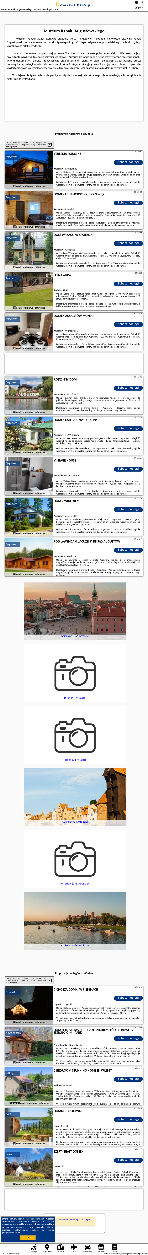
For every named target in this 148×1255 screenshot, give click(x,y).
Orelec (9, 1154)
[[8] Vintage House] (29, 476)
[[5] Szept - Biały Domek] (29, 1167)
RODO (18, 1233)
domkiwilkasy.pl (74, 5)
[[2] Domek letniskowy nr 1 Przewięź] (29, 210)
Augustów (11, 156)
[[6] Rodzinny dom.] (29, 395)
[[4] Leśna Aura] (29, 291)
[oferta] (14, 186)
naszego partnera (119, 185)
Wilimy (9, 1073)
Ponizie (9, 278)
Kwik (8, 1114)
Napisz (144, 1254)
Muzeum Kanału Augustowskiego (74, 1220)
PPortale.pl (15, 1254)
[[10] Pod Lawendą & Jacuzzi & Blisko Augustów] (29, 557)
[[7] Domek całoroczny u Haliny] (29, 436)
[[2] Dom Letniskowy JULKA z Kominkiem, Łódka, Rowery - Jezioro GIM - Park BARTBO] (29, 1046)
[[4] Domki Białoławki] (29, 1127)
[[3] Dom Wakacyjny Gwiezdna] (29, 251)
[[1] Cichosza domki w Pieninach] (29, 1005)
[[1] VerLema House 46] (29, 170)
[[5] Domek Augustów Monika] (29, 332)
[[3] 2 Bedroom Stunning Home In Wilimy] (29, 1086)
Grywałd (10, 992)
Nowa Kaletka (13, 1033)
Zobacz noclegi (128, 162)
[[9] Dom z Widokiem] (29, 517)
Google (49, 1219)
